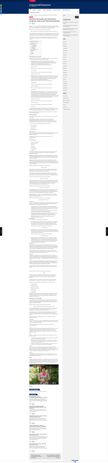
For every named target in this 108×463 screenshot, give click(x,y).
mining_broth (33, 403)
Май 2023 (64, 79)
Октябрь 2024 (65, 48)
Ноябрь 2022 (65, 85)
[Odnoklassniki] (1, 5)
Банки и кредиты (57, 10)
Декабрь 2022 (65, 83)
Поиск (64, 15)
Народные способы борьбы (34, 49)
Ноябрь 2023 (65, 72)
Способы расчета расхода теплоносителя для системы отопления (38, 397)
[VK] (1, 10)
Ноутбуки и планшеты (34, 12)
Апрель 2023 (65, 81)
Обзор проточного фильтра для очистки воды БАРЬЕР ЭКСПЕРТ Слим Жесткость (37, 407)
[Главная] (30, 10)
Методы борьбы (32, 43)
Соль (32, 51)
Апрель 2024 (65, 61)
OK (75, 461)
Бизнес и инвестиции (47, 10)
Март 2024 (64, 63)
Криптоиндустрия (66, 10)
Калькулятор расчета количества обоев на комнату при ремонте (38, 416)
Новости (39, 10)
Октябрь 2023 (65, 74)
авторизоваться (44, 391)
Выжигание (33, 50)
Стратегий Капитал (40, 5)
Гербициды (34, 48)
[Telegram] (1, 12)
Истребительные (35, 45)
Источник (30, 386)
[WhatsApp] (1, 7)
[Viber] (1, 8)
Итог (31, 54)
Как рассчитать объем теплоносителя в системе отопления (38, 435)
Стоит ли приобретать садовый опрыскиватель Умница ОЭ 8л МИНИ (37, 426)
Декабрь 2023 (65, 70)
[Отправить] (1, 13)
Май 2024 (64, 59)
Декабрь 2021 (65, 90)
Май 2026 (64, 41)
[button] (40, 41)
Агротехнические (34, 44)
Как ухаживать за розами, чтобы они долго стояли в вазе (37, 444)
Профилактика (34, 46)
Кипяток (33, 53)
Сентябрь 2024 (65, 50)
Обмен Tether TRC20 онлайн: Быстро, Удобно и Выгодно (70, 23)
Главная (34, 10)
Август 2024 (65, 52)
